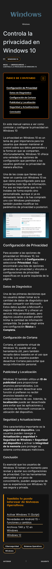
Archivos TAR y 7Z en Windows (20, 529)
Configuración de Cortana (23, 97)
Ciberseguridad (12, 546)
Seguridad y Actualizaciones (24, 107)
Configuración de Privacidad (21, 88)
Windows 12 (14, 535)
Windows (9, 551)
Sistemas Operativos (33, 546)
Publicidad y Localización (22, 102)
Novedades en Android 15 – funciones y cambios (23, 521)
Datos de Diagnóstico (20, 92)
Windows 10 (13, 59)
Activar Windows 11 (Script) (23, 514)
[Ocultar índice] (43, 78)
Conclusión (15, 112)
